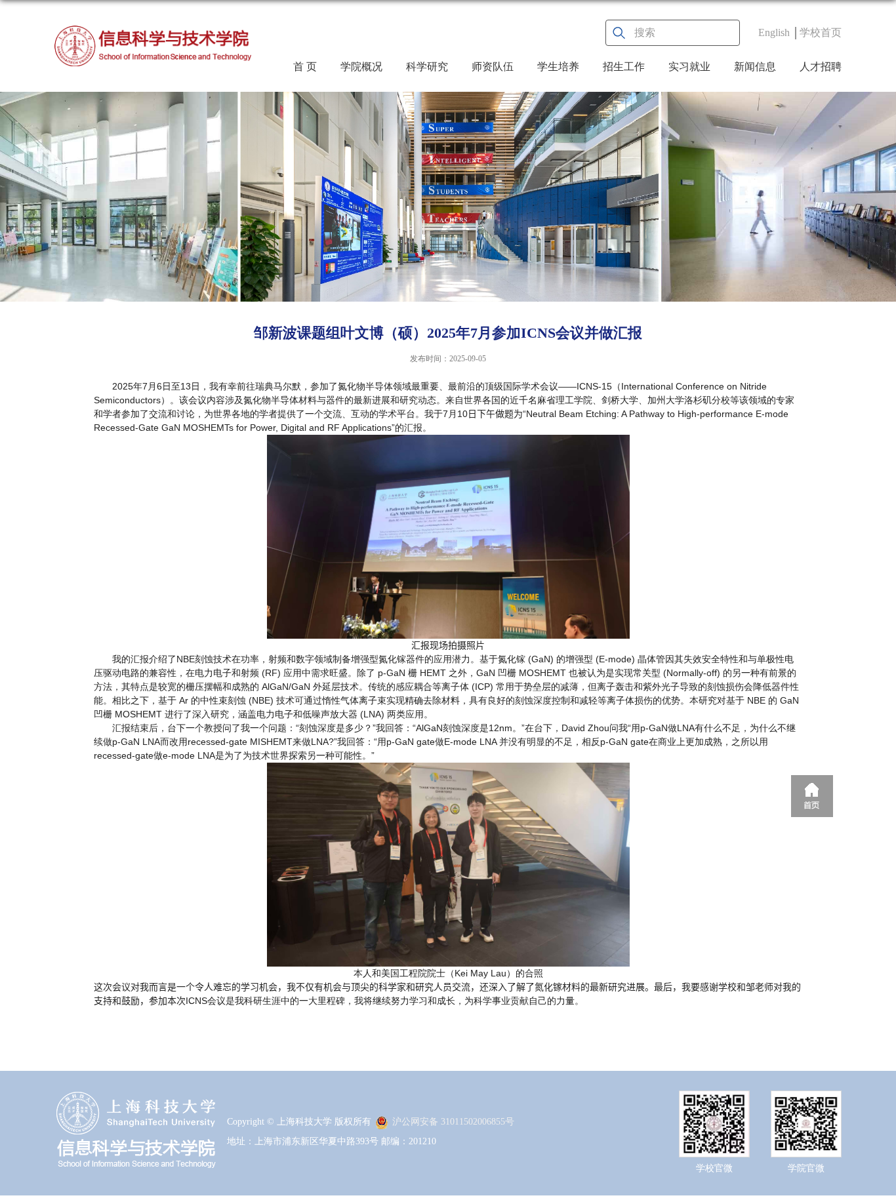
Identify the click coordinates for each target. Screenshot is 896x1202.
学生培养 (558, 66)
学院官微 (806, 1168)
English (774, 32)
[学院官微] (806, 1102)
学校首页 (821, 32)
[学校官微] (714, 1102)
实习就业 (689, 66)
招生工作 (624, 66)
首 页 (305, 66)
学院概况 (361, 66)
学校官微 (714, 1168)
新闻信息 (755, 66)
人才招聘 (821, 66)
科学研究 (427, 66)
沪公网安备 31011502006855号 (453, 1122)
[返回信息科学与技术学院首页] (152, 46)
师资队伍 (493, 66)
